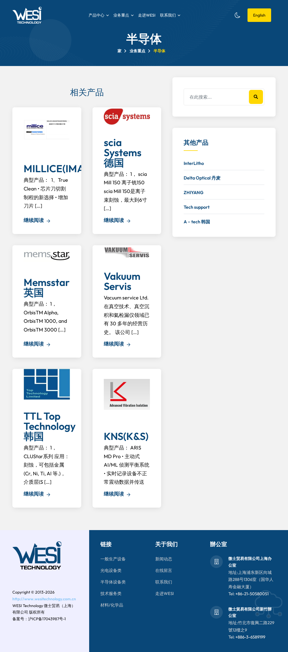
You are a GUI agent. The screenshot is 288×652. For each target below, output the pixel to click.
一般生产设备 (113, 559)
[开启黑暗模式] (237, 15)
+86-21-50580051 (252, 593)
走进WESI (147, 15)
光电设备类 (111, 570)
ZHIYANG (193, 192)
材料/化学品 (111, 605)
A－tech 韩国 (197, 221)
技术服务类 (111, 593)
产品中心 (96, 15)
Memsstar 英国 (47, 287)
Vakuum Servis (122, 281)
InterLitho (194, 163)
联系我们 (168, 15)
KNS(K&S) (126, 436)
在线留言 (163, 570)
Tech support (197, 207)
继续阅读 (34, 220)
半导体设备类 (113, 582)
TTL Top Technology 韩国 (50, 426)
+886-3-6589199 (250, 637)
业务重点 (121, 15)
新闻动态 (163, 559)
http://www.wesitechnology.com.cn (44, 598)
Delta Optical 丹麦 (202, 178)
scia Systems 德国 (122, 152)
